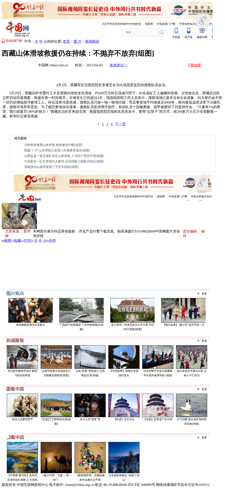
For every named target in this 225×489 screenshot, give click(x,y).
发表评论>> (119, 65)
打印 (27, 240)
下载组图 (194, 65)
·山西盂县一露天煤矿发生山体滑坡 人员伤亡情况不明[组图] (63, 156)
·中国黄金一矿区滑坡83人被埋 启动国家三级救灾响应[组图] (63, 161)
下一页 (120, 124)
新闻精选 (92, 41)
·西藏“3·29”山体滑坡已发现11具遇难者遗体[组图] (56, 150)
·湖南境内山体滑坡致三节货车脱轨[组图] (51, 167)
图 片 (78, 41)
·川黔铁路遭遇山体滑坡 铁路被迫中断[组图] (53, 145)
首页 (66, 41)
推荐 (7, 240)
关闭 (52, 240)
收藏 (17, 240)
